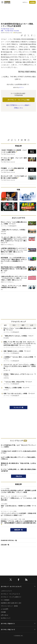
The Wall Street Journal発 (12, 30)
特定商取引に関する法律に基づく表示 (11, 603)
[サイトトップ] (7, 2)
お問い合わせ (4, 615)
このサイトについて (6, 591)
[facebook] (18, 579)
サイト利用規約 (5, 600)
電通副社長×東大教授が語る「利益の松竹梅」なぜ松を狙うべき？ (18, 464)
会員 (31, 325)
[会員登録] (32, 2)
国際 (2, 30)
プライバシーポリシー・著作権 (9, 606)
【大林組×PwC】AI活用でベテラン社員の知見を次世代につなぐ (18, 452)
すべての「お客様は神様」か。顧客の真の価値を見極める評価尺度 (18, 470)
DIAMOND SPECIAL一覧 (9, 540)
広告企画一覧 (5, 545)
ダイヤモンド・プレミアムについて (10, 594)
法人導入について (6, 618)
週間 (23, 325)
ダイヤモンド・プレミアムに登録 (19, 100)
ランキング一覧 (18, 407)
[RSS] (26, 579)
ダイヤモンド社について (8, 629)
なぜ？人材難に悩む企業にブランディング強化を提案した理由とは (18, 458)
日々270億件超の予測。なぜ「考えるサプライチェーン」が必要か (18, 446)
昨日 (14, 325)
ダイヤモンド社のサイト (8, 623)
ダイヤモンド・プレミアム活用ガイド (11, 597)
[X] (10, 579)
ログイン (25, 2)
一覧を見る (18, 476)
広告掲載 (3, 612)
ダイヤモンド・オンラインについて (11, 586)
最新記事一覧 (18, 530)
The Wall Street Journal (7, 29)
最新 (5, 325)
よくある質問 (4, 609)
